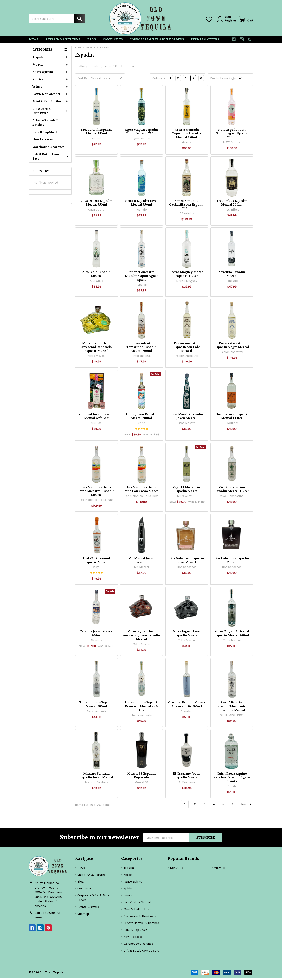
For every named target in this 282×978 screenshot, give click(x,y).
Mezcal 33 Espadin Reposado (141, 775)
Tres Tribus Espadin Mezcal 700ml (231, 203)
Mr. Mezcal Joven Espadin (141, 560)
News (34, 39)
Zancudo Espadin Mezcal (231, 274)
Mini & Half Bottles (46, 101)
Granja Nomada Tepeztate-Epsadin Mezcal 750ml (186, 133)
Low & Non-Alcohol (46, 94)
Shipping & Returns (63, 39)
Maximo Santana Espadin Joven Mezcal (96, 775)
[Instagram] (241, 39)
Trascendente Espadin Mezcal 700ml (96, 704)
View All (219, 868)
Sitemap (83, 914)
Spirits (37, 79)
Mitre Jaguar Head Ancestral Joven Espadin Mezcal (141, 635)
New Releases (42, 139)
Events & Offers (205, 39)
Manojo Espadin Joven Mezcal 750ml (141, 203)
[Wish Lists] (209, 19)
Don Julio (176, 868)
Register (230, 20)
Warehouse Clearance (48, 147)
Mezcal (37, 64)
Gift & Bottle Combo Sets (47, 156)
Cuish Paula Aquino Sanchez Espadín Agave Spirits (232, 777)
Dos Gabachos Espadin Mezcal (231, 560)
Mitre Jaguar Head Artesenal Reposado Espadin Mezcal (96, 347)
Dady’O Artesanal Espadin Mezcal (96, 560)
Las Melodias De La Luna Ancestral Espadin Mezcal (96, 491)
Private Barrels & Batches (45, 123)
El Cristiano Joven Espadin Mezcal (186, 775)
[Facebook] (233, 39)
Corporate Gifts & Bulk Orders (157, 39)
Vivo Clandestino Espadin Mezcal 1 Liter (232, 489)
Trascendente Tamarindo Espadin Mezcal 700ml (141, 347)
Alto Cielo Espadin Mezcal (96, 274)
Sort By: (83, 78)
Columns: (159, 78)
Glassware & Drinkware (41, 111)
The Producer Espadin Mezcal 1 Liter (232, 416)
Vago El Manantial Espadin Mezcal (187, 489)
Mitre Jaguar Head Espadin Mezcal (187, 633)
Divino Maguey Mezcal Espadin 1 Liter (186, 274)
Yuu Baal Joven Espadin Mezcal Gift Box (96, 416)
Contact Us (113, 39)
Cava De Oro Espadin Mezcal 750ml (96, 203)
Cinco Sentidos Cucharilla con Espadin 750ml (186, 204)
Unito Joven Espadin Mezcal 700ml (141, 416)
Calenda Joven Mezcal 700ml (96, 633)
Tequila (38, 57)
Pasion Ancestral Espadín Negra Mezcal (231, 345)
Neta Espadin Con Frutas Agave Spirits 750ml (231, 133)
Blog (91, 39)
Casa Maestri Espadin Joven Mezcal (186, 416)
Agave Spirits (42, 72)
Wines (37, 87)
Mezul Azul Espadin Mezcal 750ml (96, 131)
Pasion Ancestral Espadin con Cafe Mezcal (186, 347)
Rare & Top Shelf (44, 132)
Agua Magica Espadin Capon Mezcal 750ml (141, 131)
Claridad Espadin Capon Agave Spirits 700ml (186, 704)
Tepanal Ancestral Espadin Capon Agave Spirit (141, 276)
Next (244, 804)
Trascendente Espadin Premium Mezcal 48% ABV (141, 706)
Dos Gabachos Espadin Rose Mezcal (186, 560)
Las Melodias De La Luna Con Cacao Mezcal (141, 489)
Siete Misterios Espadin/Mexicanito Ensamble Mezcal (231, 706)
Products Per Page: (223, 78)
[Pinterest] (249, 39)
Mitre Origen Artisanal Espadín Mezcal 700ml (231, 633)
